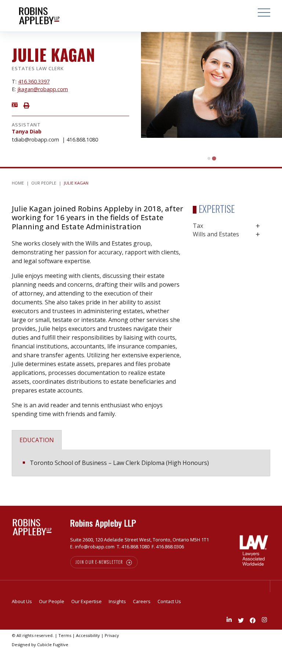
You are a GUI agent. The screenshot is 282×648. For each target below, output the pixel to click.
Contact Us (169, 601)
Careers (142, 601)
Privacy (112, 635)
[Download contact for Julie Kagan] (15, 104)
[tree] (231, 230)
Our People (43, 183)
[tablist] (141, 450)
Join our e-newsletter (99, 562)
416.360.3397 (34, 81)
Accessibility (88, 635)
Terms (64, 635)
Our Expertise (86, 601)
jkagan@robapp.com (42, 89)
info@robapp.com (95, 546)
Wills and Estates (216, 234)
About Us (22, 601)
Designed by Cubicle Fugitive (40, 644)
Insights (117, 601)
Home (18, 183)
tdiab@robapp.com (35, 139)
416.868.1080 (82, 139)
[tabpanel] (141, 463)
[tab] (208, 158)
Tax (198, 226)
